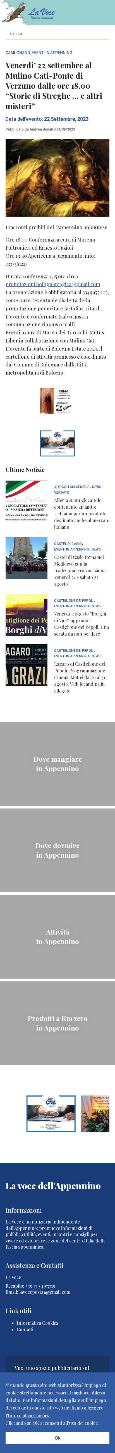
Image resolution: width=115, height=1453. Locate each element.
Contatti (25, 1329)
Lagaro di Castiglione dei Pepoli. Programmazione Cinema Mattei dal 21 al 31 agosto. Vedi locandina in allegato (79, 677)
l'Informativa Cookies (27, 1415)
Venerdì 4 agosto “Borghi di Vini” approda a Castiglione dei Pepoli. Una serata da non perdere (81, 624)
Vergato (62, 492)
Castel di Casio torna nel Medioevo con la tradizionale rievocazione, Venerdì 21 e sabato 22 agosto (80, 570)
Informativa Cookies (37, 1323)
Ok (58, 1438)
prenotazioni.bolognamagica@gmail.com (53, 284)
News (96, 487)
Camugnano (18, 52)
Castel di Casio (68, 544)
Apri (101, 12)
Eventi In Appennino (52, 52)
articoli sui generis (72, 487)
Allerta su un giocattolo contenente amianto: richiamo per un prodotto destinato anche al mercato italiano (81, 513)
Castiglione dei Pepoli (74, 601)
